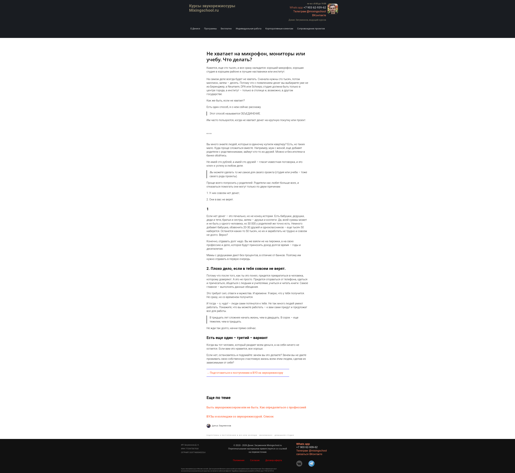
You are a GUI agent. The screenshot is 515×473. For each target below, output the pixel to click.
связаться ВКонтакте (309, 454)
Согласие (255, 460)
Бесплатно (226, 28)
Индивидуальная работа (248, 28)
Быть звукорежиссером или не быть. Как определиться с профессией (256, 407)
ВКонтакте (319, 15)
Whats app (296, 7)
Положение (238, 460)
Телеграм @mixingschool (309, 11)
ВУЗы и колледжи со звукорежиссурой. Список (240, 416)
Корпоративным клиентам (279, 28)
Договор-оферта (273, 460)
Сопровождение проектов (311, 28)
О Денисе (195, 28)
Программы (210, 28)
